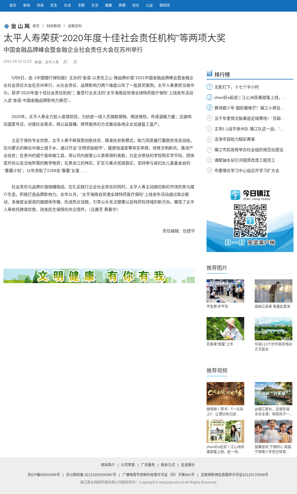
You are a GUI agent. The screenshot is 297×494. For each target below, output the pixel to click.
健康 (109, 5)
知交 (136, 5)
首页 (12, 5)
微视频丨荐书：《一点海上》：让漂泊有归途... (225, 411)
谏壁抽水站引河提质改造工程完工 (244, 160)
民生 (54, 5)
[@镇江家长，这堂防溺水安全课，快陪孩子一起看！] (273, 393)
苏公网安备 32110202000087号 (91, 475)
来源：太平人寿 (47, 62)
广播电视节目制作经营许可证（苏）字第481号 (158, 475)
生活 (95, 5)
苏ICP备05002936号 (44, 475)
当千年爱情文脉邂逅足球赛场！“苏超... (249, 118)
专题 (82, 5)
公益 (150, 5)
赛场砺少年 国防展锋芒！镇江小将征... (249, 108)
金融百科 (75, 26)
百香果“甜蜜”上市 (220, 344)
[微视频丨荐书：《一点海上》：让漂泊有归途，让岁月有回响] (225, 393)
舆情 (122, 5)
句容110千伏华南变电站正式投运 (273, 346)
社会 (68, 5)
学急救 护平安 (217, 307)
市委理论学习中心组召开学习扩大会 (246, 170)
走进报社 (188, 465)
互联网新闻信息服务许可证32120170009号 (234, 475)
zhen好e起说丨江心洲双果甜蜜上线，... (250, 97)
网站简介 (108, 465)
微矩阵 (165, 5)
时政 (41, 5)
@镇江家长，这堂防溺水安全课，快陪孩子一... (273, 411)
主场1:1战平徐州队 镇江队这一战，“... (248, 128)
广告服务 (148, 465)
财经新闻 (54, 26)
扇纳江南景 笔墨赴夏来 (272, 307)
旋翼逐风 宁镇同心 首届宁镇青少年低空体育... (273, 449)
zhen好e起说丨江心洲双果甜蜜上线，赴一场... (225, 449)
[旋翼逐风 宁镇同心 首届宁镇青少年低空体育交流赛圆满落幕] (273, 431)
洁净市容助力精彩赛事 (234, 139)
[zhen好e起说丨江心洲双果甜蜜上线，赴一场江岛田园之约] (225, 431)
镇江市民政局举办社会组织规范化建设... (250, 149)
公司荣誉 (128, 465)
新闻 (27, 5)
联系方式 (168, 465)
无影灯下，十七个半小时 (236, 87)
